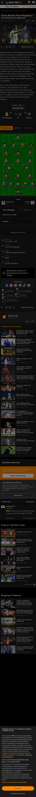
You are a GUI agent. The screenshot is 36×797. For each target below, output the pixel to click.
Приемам (18, 788)
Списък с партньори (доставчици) (14, 782)
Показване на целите (18, 793)
